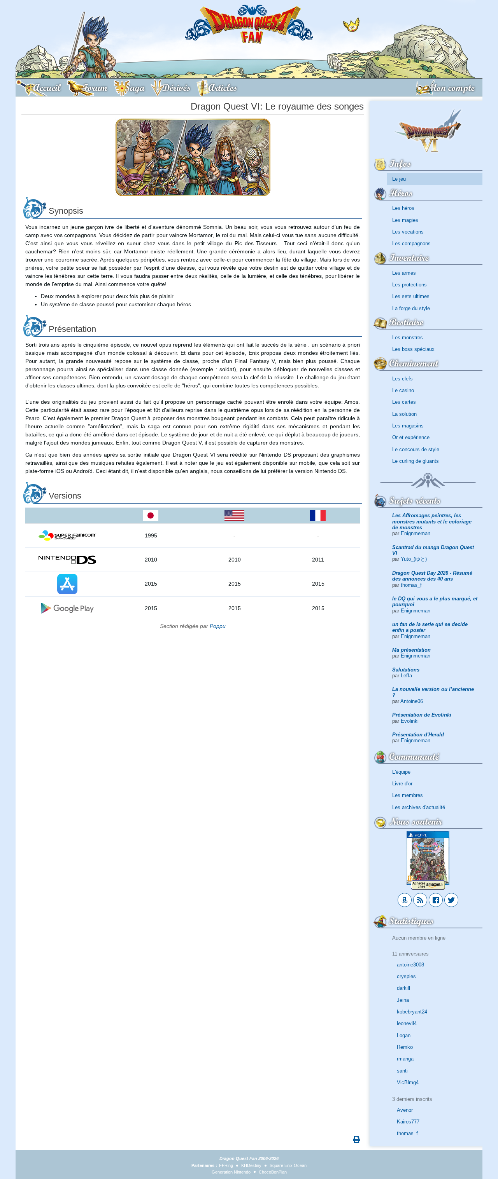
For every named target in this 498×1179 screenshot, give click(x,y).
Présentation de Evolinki (421, 715)
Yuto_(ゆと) (414, 559)
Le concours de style (415, 449)
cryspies (406, 976)
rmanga (405, 1059)
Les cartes (404, 402)
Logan (403, 1035)
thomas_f (411, 585)
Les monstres (407, 337)
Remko (405, 1047)
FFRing (226, 1165)
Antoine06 (411, 701)
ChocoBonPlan (273, 1172)
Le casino (403, 390)
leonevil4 (407, 1023)
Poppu (218, 626)
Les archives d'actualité (418, 807)
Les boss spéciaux (413, 349)
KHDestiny (251, 1165)
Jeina (403, 1000)
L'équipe (401, 772)
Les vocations (408, 232)
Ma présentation (411, 650)
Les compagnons (411, 243)
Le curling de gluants (415, 461)
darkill (403, 988)
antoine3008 (410, 965)
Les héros (403, 208)
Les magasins (408, 426)
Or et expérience (411, 437)
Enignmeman (415, 533)
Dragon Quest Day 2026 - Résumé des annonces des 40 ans (432, 576)
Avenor (405, 1110)
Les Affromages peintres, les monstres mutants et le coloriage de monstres (432, 521)
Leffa (406, 675)
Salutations (405, 670)
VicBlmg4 (408, 1082)
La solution (404, 414)
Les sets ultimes (411, 296)
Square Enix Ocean (288, 1165)
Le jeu (399, 179)
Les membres (407, 795)
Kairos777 (408, 1122)
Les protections (409, 285)
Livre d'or (402, 784)
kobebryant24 (412, 1012)
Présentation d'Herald (418, 735)
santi (402, 1071)
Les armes (404, 273)
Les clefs (402, 379)
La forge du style (411, 308)
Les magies (405, 220)
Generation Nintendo (231, 1172)
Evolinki (410, 721)
